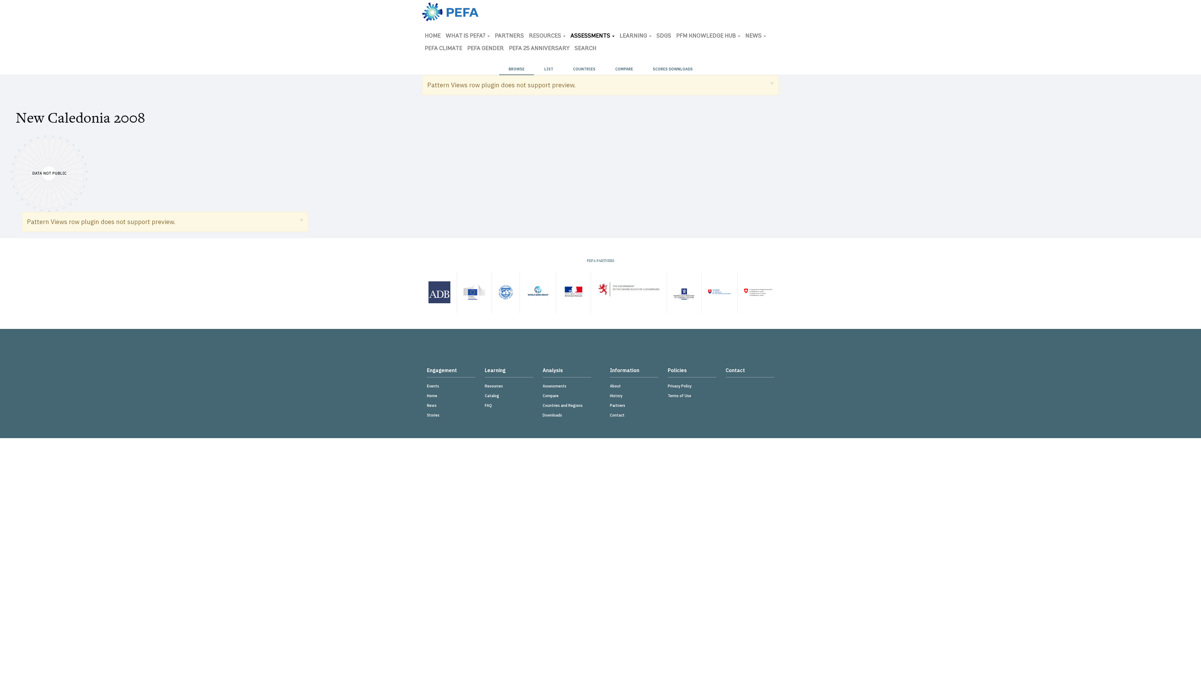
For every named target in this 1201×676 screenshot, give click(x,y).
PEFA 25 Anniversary (539, 49)
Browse (516, 69)
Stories (433, 415)
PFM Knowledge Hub (706, 36)
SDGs (663, 36)
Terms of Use (679, 395)
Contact (617, 415)
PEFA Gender (485, 49)
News (754, 36)
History (616, 395)
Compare (624, 69)
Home (433, 36)
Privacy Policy (680, 386)
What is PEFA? (466, 36)
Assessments (590, 36)
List (548, 69)
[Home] (450, 12)
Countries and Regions (563, 405)
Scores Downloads (673, 69)
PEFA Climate (443, 49)
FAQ (488, 405)
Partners (509, 36)
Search (585, 49)
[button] (772, 82)
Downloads (552, 415)
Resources (545, 36)
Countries (584, 69)
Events (433, 386)
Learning (634, 36)
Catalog (492, 395)
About (615, 386)
